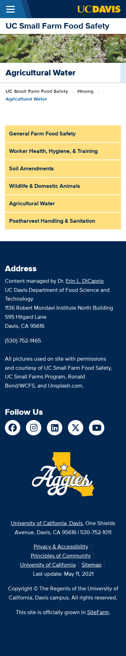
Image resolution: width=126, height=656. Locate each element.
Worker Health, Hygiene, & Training (53, 151)
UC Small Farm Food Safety (57, 26)
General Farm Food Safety (42, 134)
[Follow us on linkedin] (54, 427)
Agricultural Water (32, 203)
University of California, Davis (47, 523)
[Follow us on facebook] (12, 427)
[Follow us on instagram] (33, 427)
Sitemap (92, 565)
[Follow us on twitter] (75, 427)
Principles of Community (61, 556)
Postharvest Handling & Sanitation (52, 221)
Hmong (85, 91)
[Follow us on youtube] (96, 427)
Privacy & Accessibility (61, 547)
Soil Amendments (31, 168)
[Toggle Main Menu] (10, 9)
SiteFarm (98, 612)
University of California (48, 565)
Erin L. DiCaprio (85, 281)
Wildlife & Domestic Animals (44, 186)
